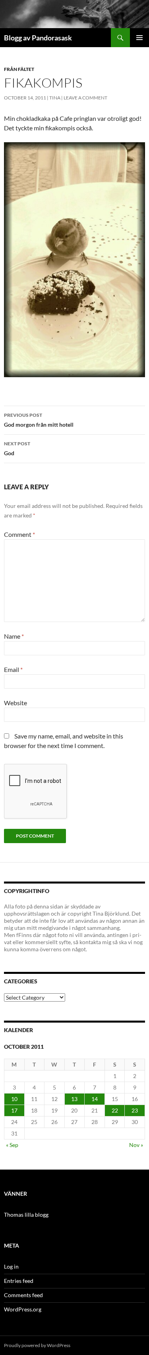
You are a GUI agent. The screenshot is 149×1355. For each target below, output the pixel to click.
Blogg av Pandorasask (38, 37)
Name (14, 636)
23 (135, 1110)
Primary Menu (139, 37)
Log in (11, 1266)
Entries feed (18, 1280)
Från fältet (19, 69)
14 (94, 1098)
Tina (54, 98)
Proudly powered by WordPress (37, 1345)
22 (115, 1110)
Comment (19, 534)
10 (14, 1098)
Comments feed (23, 1295)
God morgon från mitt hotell (39, 420)
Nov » (136, 1144)
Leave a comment (85, 98)
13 (74, 1098)
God (17, 448)
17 (14, 1110)
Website (15, 702)
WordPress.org (22, 1309)
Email (13, 669)
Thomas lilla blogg (26, 1214)
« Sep (12, 1144)
